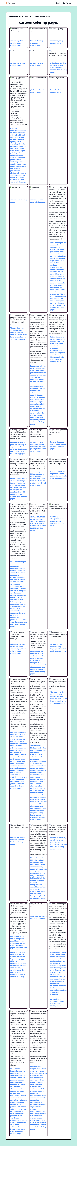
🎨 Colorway (10, 3)
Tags (26, 16)
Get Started (67, 3)
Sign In (58, 3)
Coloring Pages (15, 16)
